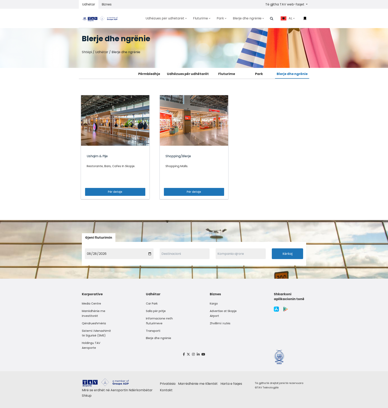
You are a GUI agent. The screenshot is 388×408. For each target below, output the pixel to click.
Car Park (152, 304)
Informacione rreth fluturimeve (159, 320)
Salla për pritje (156, 311)
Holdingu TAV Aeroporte (91, 345)
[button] (272, 18)
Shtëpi (87, 52)
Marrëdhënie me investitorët (93, 313)
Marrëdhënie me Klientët (198, 383)
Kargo (214, 304)
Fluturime (226, 74)
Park (259, 74)
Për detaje (115, 192)
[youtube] (203, 354)
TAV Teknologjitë (268, 387)
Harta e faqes (231, 383)
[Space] (101, 18)
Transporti (153, 331)
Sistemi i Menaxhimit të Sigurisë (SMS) (96, 333)
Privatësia (167, 383)
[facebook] (184, 354)
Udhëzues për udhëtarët (188, 74)
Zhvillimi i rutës (220, 323)
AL (290, 18)
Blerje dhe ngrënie (292, 74)
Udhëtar (88, 4)
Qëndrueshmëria (94, 323)
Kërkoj (287, 253)
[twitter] (188, 354)
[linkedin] (198, 354)
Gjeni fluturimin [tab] (98, 237)
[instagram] (193, 354)
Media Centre (91, 304)
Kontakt (166, 390)
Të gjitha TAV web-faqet (285, 4)
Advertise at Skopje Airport (223, 313)
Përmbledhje (149, 74)
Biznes (107, 4)
